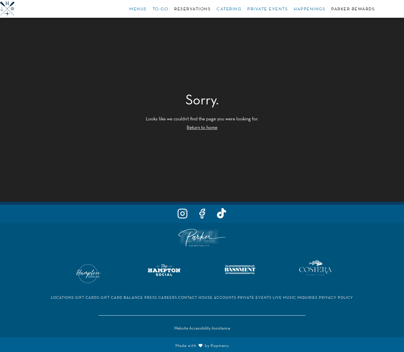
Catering (228, 9)
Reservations (192, 9)
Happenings (309, 9)
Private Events (267, 9)
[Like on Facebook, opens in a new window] (202, 215)
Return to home (202, 127)
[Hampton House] (88, 273)
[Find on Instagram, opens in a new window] (182, 215)
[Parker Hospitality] (202, 237)
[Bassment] (240, 269)
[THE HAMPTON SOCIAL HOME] (26, 8)
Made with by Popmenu (116, 344)
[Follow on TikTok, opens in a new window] (221, 215)
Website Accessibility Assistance (202, 328)
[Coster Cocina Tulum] (315, 266)
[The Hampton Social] (164, 269)
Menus (138, 9)
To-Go (161, 9)
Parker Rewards (353, 9)
